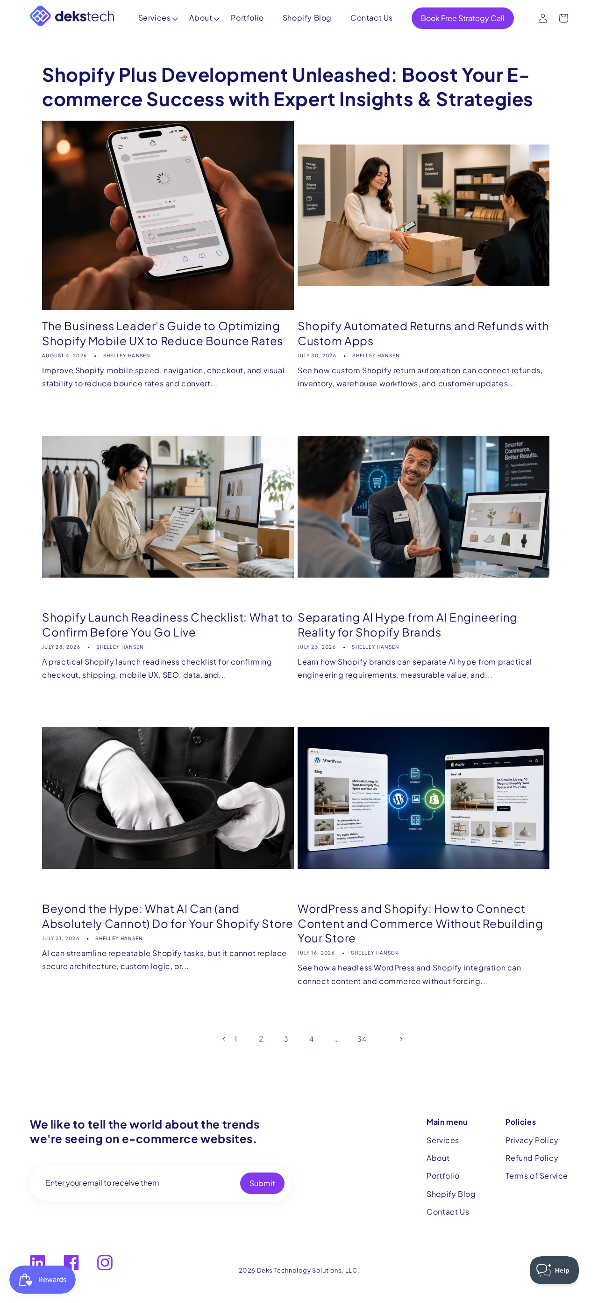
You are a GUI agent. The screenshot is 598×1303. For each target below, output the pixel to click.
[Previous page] (210, 1038)
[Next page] (387, 1038)
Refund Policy (531, 1158)
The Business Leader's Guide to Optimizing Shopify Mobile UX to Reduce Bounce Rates (162, 333)
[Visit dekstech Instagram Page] (105, 1262)
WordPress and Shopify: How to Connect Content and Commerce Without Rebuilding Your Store (420, 922)
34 (361, 1039)
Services (154, 17)
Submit (262, 1183)
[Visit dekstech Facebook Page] (71, 1262)
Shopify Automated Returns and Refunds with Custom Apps (423, 333)
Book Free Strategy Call (463, 18)
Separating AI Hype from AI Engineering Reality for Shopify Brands (408, 624)
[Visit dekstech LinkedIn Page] (37, 1262)
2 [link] (261, 1038)
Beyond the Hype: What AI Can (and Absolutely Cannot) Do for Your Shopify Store (167, 915)
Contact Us (371, 17)
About (200, 17)
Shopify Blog (307, 17)
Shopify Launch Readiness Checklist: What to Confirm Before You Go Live (167, 624)
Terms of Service (536, 1175)
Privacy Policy (531, 1140)
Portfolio (247, 17)
